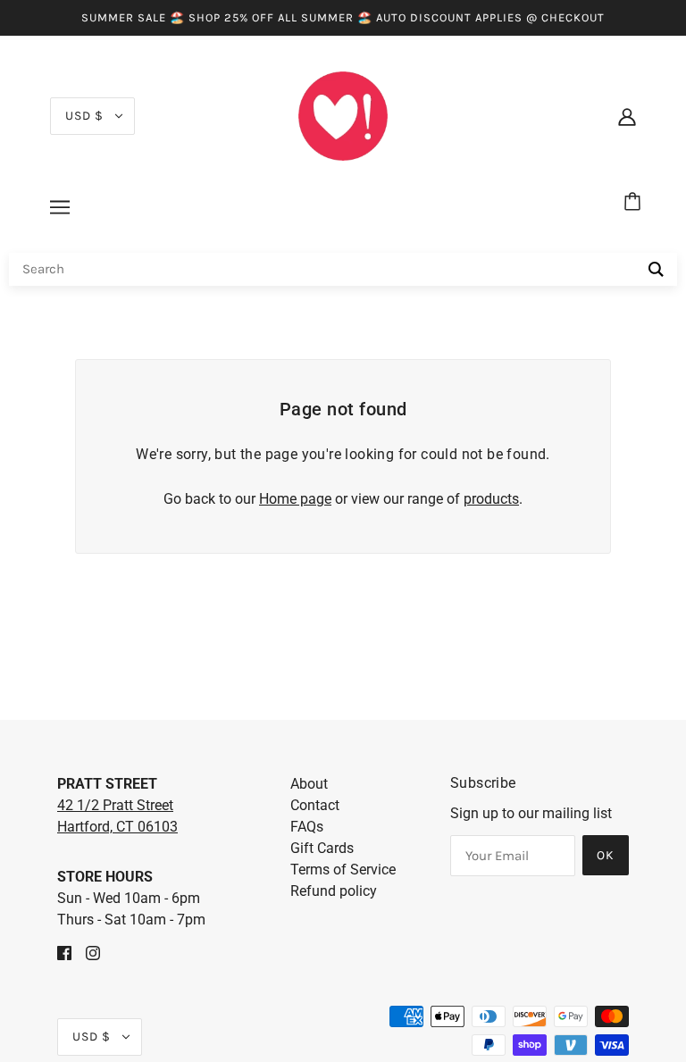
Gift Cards (322, 848)
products (491, 498)
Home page (295, 498)
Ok (606, 855)
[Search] (656, 269)
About (309, 783)
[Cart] (635, 202)
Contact (314, 805)
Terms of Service (343, 869)
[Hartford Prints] (343, 114)
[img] (64, 952)
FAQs (306, 826)
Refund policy (333, 890)
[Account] (627, 116)
